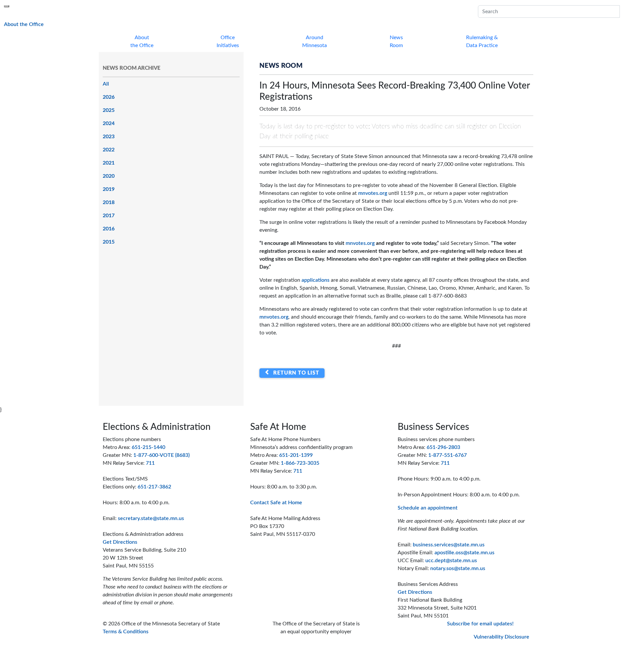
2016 (109, 228)
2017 (109, 215)
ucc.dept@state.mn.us (451, 560)
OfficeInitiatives (228, 41)
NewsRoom (396, 41)
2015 (109, 242)
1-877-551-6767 (447, 455)
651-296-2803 (443, 447)
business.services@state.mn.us (449, 544)
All (106, 84)
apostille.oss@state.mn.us (464, 552)
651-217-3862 (154, 486)
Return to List (294, 373)
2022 (109, 149)
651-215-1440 (148, 447)
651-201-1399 (296, 455)
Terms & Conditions (125, 631)
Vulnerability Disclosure (501, 637)
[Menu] (6, 6)
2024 (109, 123)
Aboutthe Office (141, 41)
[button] (623, 11)
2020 (109, 176)
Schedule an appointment (428, 507)
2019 (109, 189)
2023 (109, 136)
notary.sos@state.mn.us (457, 568)
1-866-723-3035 (300, 463)
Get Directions (120, 542)
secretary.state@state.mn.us (151, 518)
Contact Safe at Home (276, 502)
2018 (109, 202)
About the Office (24, 24)
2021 (109, 163)
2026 (109, 97)
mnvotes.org (372, 193)
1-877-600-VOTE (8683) (161, 455)
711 (150, 463)
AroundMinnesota (314, 41)
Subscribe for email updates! (480, 623)
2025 (109, 110)
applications (315, 280)
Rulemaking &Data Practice (482, 41)
